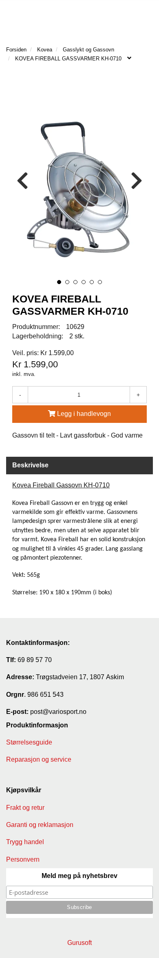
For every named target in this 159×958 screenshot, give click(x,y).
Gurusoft (79, 942)
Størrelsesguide (29, 742)
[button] (59, 282)
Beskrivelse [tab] (30, 465)
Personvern (23, 859)
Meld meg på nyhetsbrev (79, 875)
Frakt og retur (25, 807)
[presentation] (22, 181)
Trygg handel (25, 841)
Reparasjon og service (38, 759)
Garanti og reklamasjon (39, 824)
